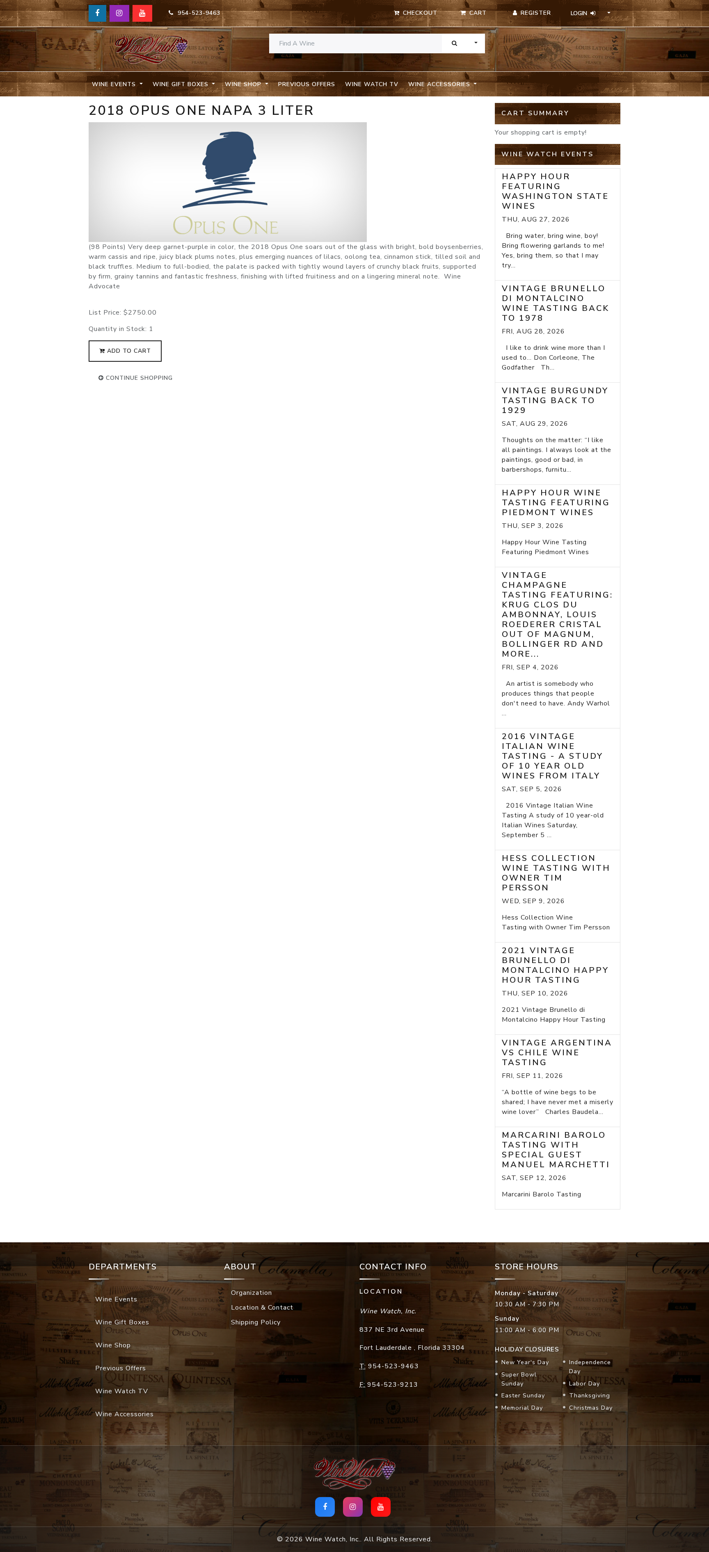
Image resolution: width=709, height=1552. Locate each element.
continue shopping (138, 378)
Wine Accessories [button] (440, 84)
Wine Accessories (124, 1414)
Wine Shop (113, 1345)
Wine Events (116, 1299)
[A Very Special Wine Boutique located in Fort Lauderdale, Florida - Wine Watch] (151, 49)
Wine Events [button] (115, 84)
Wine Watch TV (371, 84)
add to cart (128, 351)
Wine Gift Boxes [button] (181, 84)
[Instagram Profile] (119, 13)
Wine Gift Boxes (122, 1322)
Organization (251, 1292)
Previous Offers (306, 84)
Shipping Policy (256, 1322)
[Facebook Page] (97, 13)
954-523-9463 (197, 13)
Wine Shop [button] (244, 84)
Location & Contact (262, 1307)
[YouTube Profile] (142, 13)
